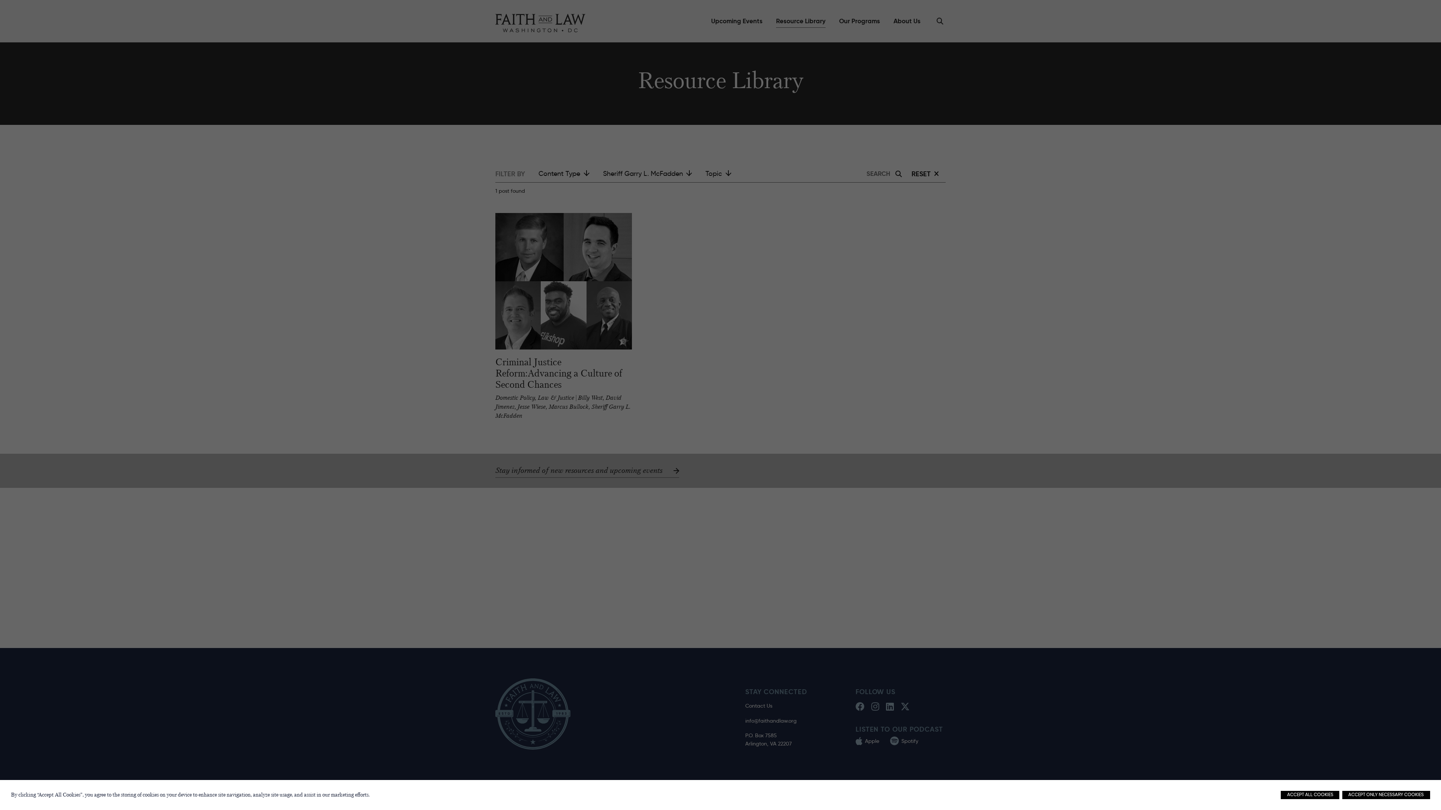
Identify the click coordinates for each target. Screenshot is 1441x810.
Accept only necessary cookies (1386, 794)
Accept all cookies (1310, 794)
